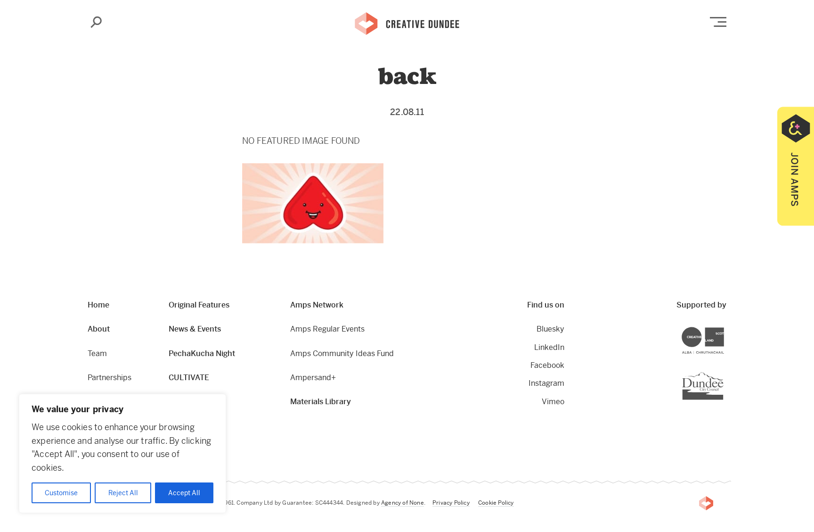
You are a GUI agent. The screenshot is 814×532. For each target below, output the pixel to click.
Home (98, 305)
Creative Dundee (407, 22)
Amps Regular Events (327, 329)
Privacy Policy (451, 503)
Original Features (199, 305)
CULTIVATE (189, 377)
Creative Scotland (723, 328)
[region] (122, 453)
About (99, 329)
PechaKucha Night (202, 353)
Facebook (547, 365)
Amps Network (316, 305)
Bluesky (550, 329)
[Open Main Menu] (718, 22)
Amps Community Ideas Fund (342, 353)
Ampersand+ (313, 377)
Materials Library (320, 402)
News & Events (195, 329)
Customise (61, 493)
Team (97, 353)
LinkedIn (549, 347)
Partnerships (109, 377)
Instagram (546, 383)
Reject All (123, 493)
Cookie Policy (496, 503)
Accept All (184, 493)
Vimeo (553, 402)
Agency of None (402, 503)
